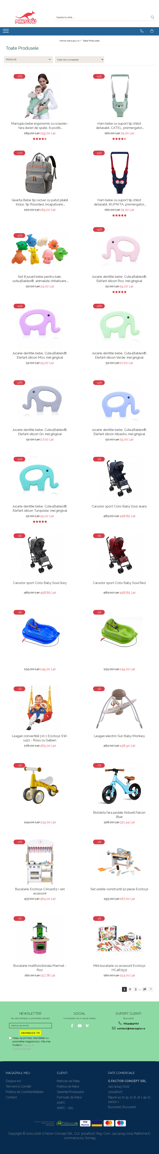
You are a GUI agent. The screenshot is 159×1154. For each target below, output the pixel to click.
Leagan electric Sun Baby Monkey (119, 736)
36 (144, 989)
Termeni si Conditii (18, 1086)
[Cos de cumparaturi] (152, 31)
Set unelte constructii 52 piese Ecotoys (119, 889)
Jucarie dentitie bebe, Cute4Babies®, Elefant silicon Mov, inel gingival (39, 355)
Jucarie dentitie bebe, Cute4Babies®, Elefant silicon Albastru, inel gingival (119, 432)
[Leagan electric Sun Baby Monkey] (119, 709)
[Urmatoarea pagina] (150, 989)
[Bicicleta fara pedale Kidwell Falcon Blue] (119, 785)
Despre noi (13, 1081)
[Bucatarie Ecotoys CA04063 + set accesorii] (40, 862)
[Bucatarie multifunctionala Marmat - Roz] (40, 938)
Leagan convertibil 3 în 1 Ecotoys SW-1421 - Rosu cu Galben (40, 738)
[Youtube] (79, 1025)
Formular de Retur (69, 1097)
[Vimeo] (87, 1025)
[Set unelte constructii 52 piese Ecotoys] (119, 862)
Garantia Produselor (70, 1092)
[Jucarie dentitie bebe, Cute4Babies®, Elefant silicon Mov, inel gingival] (40, 326)
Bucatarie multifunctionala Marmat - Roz (39, 968)
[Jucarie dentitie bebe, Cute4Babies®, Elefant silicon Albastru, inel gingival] (119, 402)
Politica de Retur (68, 1086)
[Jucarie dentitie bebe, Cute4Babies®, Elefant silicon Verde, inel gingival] (119, 326)
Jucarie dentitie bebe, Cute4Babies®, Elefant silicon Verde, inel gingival (119, 355)
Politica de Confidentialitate (24, 1092)
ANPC (61, 1103)
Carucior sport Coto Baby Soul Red (119, 583)
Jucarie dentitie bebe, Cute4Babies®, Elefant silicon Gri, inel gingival (39, 432)
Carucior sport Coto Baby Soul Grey (40, 583)
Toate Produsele (91, 40)
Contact (11, 1097)
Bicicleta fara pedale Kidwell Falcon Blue (119, 815)
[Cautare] (152, 17)
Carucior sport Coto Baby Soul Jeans (119, 506)
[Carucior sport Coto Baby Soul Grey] (40, 555)
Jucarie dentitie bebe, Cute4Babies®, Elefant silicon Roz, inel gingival (119, 279)
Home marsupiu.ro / (71, 40)
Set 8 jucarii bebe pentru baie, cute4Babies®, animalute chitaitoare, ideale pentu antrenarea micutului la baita (39, 279)
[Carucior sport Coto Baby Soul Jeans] (119, 479)
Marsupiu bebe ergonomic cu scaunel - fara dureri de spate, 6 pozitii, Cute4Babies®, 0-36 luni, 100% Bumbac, (39, 126)
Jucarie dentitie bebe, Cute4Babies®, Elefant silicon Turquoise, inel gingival (39, 508)
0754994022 (131, 1023)
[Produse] (6, 32)
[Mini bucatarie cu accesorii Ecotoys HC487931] (119, 938)
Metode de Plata (68, 1081)
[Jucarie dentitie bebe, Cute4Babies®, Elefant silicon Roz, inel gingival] (119, 249)
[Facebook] (72, 1025)
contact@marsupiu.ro (130, 1028)
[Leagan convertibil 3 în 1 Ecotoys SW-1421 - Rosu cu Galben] (40, 709)
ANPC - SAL (65, 1108)
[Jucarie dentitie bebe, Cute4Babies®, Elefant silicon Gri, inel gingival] (40, 402)
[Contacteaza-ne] (141, 31)
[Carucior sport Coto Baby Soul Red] (119, 555)
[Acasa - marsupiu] (25, 17)
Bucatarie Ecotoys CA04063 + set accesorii (40, 891)
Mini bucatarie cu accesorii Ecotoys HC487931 (119, 968)
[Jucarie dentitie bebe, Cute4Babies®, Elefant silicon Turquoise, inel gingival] (40, 479)
